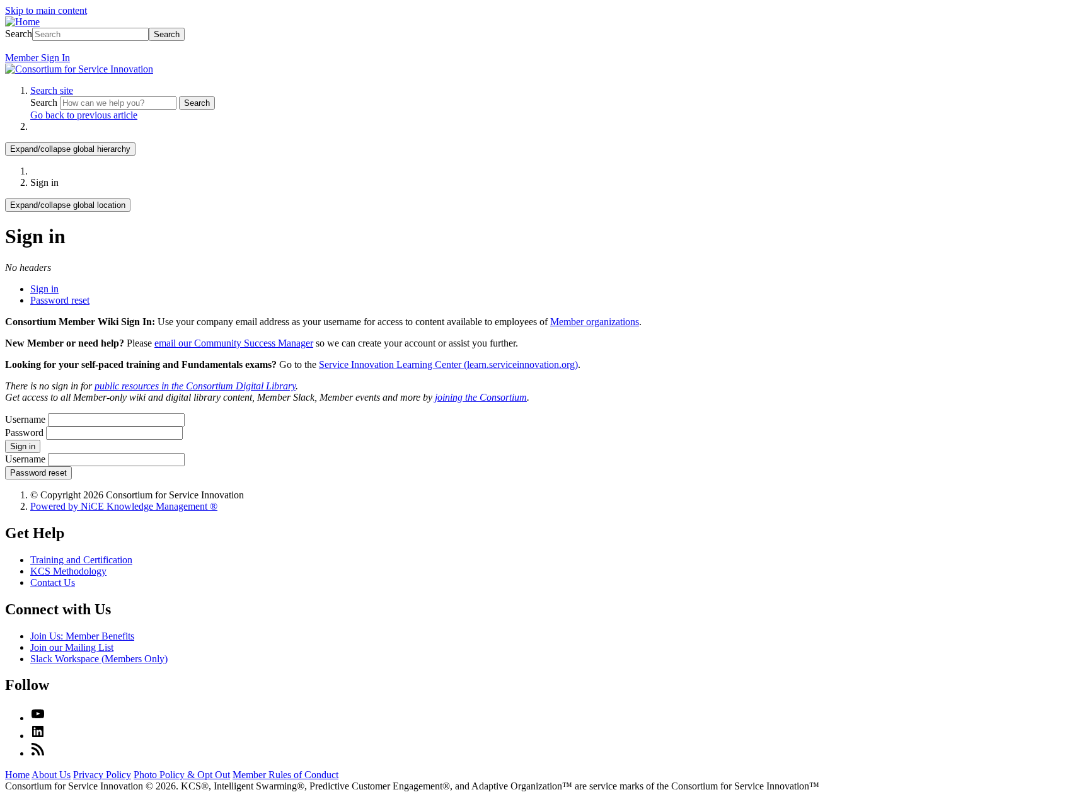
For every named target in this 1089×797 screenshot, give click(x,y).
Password (24, 432)
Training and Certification (81, 559)
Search (18, 33)
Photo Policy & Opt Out (182, 774)
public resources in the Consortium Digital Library (195, 386)
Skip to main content (46, 10)
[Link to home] (79, 69)
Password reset (59, 300)
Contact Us (52, 582)
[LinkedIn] (37, 735)
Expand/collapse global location (67, 205)
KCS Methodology (68, 571)
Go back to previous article (83, 115)
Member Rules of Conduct (285, 774)
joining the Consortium (481, 397)
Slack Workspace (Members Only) (99, 658)
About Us (51, 774)
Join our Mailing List (71, 647)
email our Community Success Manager (233, 343)
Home (17, 774)
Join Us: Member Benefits (82, 636)
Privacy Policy (102, 774)
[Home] (22, 21)
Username (25, 419)
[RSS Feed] (37, 753)
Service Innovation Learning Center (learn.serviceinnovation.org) (448, 364)
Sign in (44, 289)
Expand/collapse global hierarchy (70, 149)
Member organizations (594, 321)
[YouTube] (37, 718)
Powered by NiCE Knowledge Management (123, 506)
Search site (51, 90)
